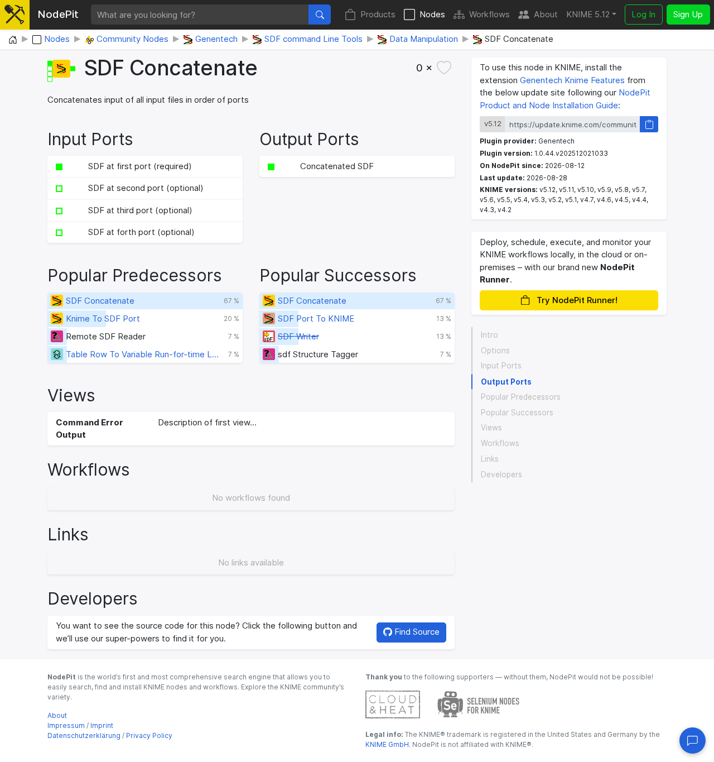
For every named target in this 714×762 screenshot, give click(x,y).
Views (491, 428)
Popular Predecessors (521, 396)
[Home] (12, 40)
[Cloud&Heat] (392, 703)
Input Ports (501, 366)
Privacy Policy (149, 735)
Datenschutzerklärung (83, 735)
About (546, 14)
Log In (643, 14)
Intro (489, 334)
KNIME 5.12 (588, 14)
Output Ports (506, 381)
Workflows (489, 14)
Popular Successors (517, 412)
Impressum (66, 725)
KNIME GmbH (387, 744)
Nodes (432, 14)
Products (377, 14)
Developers (501, 474)
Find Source (416, 631)
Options (495, 350)
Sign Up (688, 14)
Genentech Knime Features (572, 80)
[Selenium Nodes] (478, 703)
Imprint (101, 725)
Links (490, 458)
